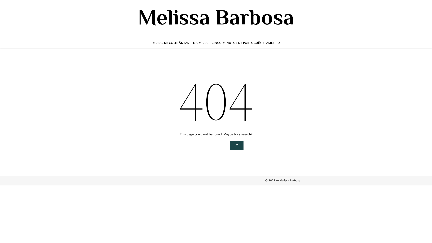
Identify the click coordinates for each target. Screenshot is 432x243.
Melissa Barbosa (216, 17)
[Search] (237, 145)
